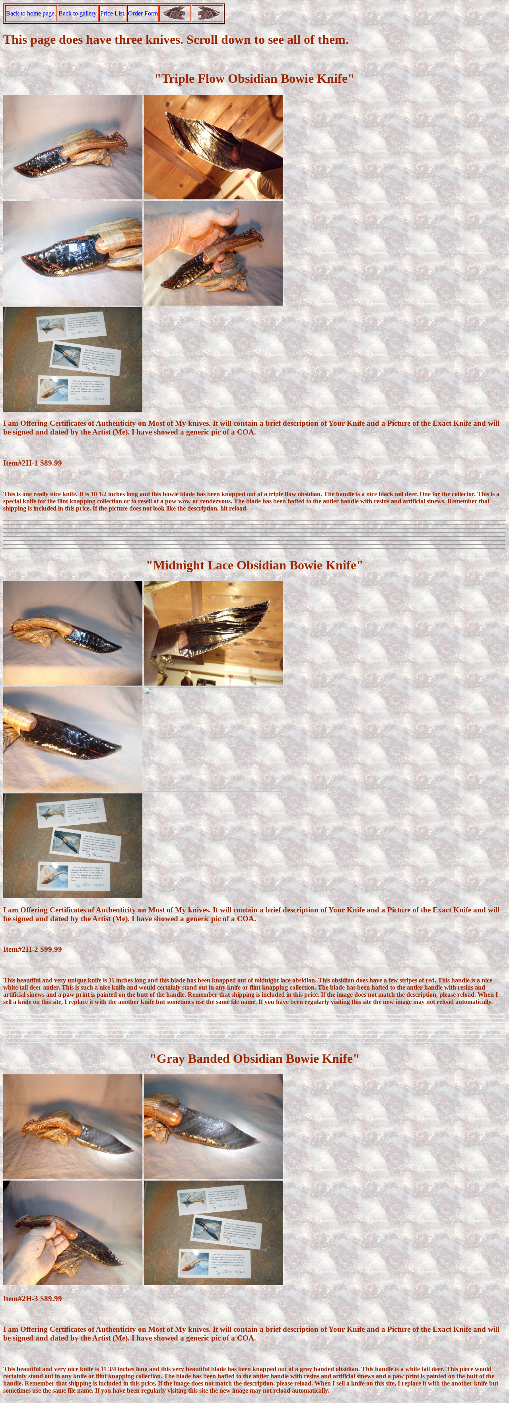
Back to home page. (31, 13)
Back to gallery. (78, 13)
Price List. (113, 13)
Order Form (143, 13)
